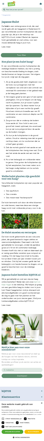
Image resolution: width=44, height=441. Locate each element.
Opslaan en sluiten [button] (12, 432)
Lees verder (37, 414)
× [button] (41, 403)
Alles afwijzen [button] (33, 432)
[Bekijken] (40, 3)
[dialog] (22, 421)
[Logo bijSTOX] (11, 3)
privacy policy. (26, 379)
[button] (22, 437)
